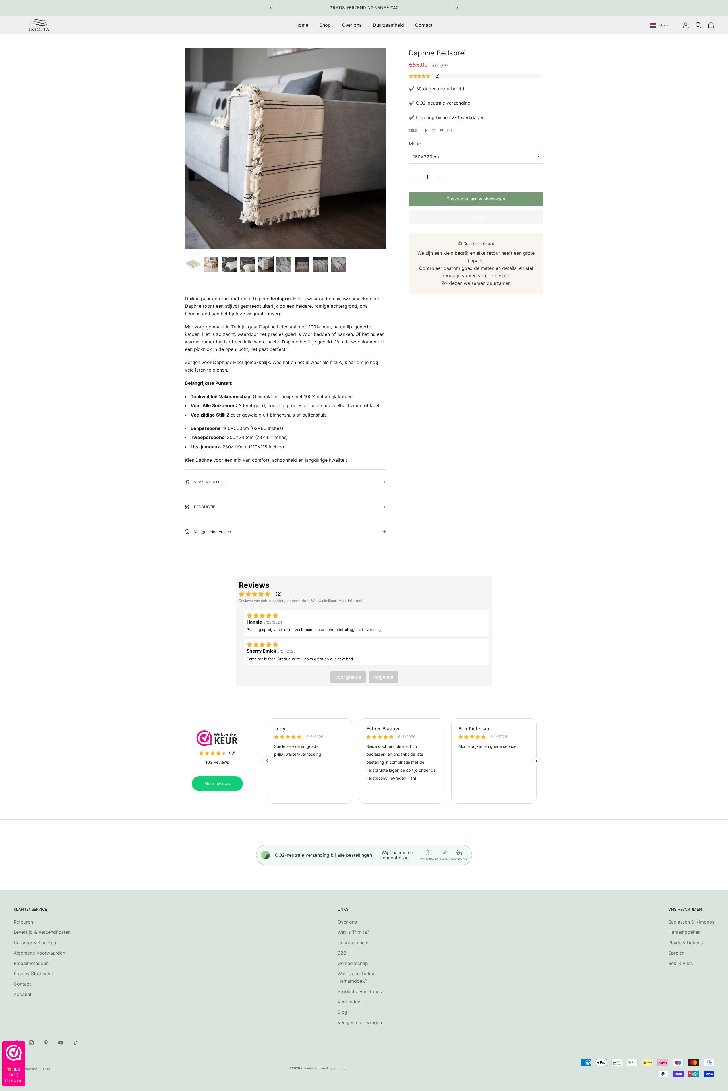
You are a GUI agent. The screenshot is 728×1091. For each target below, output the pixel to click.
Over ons (351, 25)
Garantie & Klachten (35, 942)
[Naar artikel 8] (320, 264)
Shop (325, 25)
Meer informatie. (352, 601)
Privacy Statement (33, 973)
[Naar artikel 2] (211, 264)
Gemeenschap (353, 963)
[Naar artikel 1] (193, 264)
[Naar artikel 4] (247, 264)
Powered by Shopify (330, 1068)
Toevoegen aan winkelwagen (476, 199)
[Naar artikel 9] (338, 264)
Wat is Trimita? (353, 932)
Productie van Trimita (361, 991)
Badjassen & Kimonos (691, 922)
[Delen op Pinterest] (441, 130)
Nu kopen (476, 217)
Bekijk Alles (680, 963)
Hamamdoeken (684, 932)
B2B (342, 953)
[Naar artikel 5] (266, 264)
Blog (342, 1012)
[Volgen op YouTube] (61, 1043)
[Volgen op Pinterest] (46, 1043)
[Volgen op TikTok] (75, 1043)
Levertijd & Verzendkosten (42, 932)
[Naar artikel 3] (229, 264)
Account (23, 994)
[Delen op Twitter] (433, 130)
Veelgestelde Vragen (360, 1022)
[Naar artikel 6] (284, 264)
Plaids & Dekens (685, 942)
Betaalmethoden (31, 963)
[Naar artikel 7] (302, 264)
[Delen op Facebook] (425, 130)
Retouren (23, 922)
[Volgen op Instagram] (31, 1043)
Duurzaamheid (388, 25)
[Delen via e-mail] (449, 130)
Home (301, 25)
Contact (424, 25)
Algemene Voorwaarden (39, 953)
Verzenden (349, 1002)
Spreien (676, 953)
